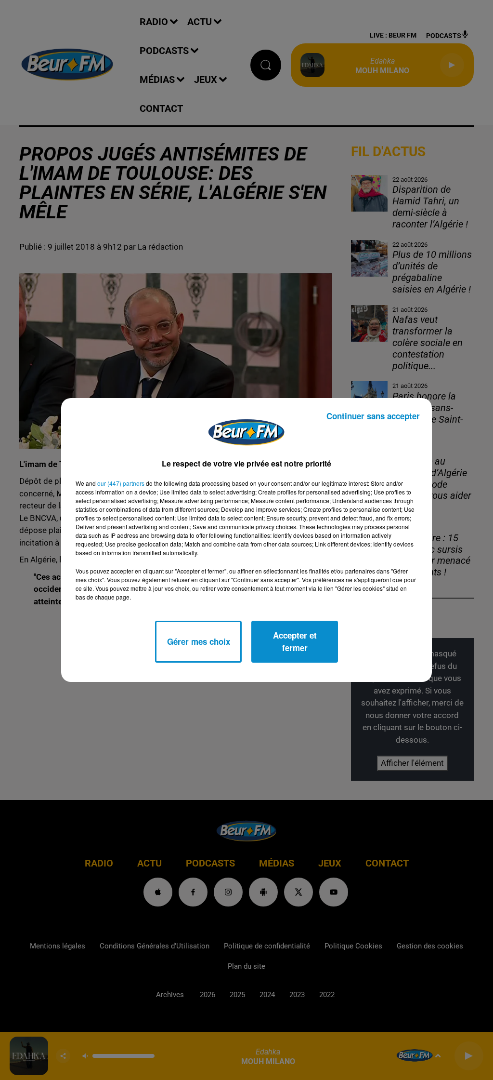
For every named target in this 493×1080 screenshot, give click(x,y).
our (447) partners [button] (120, 483)
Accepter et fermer (295, 641)
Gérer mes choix (198, 641)
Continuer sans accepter (373, 416)
